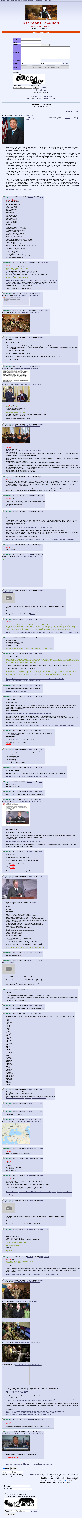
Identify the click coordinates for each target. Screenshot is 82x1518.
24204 (36, 952)
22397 (37, 366)
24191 (36, 697)
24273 (37, 1158)
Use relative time (58, 1480)
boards (10, 0)
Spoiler (17, 72)
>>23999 (8, 1151)
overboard (17, 0)
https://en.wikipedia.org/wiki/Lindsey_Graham (19, 189)
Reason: (7, 1486)
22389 (37, 337)
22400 (37, 424)
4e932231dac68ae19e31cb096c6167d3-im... (28, 1342)
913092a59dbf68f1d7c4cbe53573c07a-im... (28, 1321)
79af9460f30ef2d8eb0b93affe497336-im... (26, 1301)
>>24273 (46, 262)
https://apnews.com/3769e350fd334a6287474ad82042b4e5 (23, 680)
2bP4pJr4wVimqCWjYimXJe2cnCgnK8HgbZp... (28, 1434)
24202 (36, 851)
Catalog (46, 98)
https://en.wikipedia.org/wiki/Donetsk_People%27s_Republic (23, 273)
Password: (8, 1489)
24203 (36, 876)
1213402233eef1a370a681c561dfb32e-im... (28, 556)
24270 (37, 1149)
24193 (36, 730)
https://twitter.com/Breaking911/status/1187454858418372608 (23, 841)
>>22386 (8, 548)
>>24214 (8, 1259)
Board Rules (41, 90)
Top (3, 1464)
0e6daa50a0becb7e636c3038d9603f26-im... (27, 1282)
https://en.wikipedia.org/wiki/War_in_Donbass (19, 276)
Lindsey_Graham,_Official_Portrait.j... (24, 115)
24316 (37, 1229)
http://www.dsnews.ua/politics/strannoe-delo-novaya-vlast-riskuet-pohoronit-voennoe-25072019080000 (35, 1411)
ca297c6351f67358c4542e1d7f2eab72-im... (26, 295)
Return (29, 98)
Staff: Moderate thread (46, 96)
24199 (36, 782)
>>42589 (46, 1229)
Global (9, 1492)
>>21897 (8, 265)
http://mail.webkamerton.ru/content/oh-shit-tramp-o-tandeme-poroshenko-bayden (29, 1414)
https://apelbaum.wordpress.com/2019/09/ (18, 1391)
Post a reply (17, 1464)
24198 (36, 768)
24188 (36, 638)
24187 (36, 619)
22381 (37, 310)
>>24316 (8, 1422)
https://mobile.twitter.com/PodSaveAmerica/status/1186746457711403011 (27, 776)
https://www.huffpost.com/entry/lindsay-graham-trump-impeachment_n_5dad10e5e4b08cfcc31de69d (35, 679)
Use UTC (70, 1480)
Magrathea (37, 98)
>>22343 (8, 447)
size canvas (65, 63)
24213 (36, 1111)
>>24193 (28, 119)
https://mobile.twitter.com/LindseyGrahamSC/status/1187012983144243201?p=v (29, 527)
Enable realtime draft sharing (52, 1478)
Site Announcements (42, 29)
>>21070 (12, 865)
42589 (37, 1419)
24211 (36, 1089)
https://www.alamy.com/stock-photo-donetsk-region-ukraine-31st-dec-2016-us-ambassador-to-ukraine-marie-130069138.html (42, 632)
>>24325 (8, 1423)
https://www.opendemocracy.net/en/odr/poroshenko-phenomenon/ (25, 283)
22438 (37, 495)
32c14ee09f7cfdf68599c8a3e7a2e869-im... (27, 426)
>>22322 (8, 405)
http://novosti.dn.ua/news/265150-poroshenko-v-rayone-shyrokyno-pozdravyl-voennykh (31, 1412)
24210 (36, 1013)
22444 (37, 554)
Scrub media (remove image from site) (21, 1497)
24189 (36, 653)
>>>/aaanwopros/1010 (12, 1457)
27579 (37, 1280)
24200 (36, 791)
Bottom (52, 98)
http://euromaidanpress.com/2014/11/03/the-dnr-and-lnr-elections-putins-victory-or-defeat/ (31, 280)
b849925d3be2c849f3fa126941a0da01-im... (27, 385)
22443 (37, 545)
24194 (36, 749)
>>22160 (8, 744)
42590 (37, 1432)
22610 (37, 590)
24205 (36, 961)
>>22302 (8, 498)
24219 (36, 1119)
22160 (75, 118)
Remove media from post (16, 1494)
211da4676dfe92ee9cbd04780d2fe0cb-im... (27, 801)
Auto (7, 1468)
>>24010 (8, 1178)
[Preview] (67, 118)
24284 (37, 1200)
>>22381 (8, 622)
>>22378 (8, 1161)
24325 (37, 1257)
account (24, 0)
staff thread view (34, 1474)
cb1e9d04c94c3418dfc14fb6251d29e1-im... (28, 312)
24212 (36, 1103)
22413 (37, 477)
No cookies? (42, 87)
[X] (77, 118)
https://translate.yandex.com (14, 506)
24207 (36, 990)
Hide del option (71, 1478)
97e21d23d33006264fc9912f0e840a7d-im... (27, 1121)
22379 (37, 293)
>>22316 (8, 446)
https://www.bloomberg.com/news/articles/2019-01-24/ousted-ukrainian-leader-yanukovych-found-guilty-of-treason (39, 1192)
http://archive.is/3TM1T (19, 1393)
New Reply (45, 45)
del (42, 197)
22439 (37, 511)
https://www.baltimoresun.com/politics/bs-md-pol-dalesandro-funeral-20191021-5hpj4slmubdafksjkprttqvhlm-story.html (40, 539)
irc (46, 0)
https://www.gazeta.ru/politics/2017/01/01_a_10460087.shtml (23, 450)
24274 (37, 1175)
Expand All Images (73, 111)
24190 (36, 685)
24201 (36, 799)
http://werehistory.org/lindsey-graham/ (16, 691)
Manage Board (34, 96)
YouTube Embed (8, 592)
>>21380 (12, 868)
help (30, 0)
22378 (37, 262)
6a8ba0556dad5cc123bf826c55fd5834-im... (26, 368)
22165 (38, 197)
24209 (36, 1005)
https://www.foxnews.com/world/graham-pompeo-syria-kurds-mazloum (26, 1098)
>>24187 (46, 310)
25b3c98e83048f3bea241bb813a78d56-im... (28, 1365)
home (3, 0)
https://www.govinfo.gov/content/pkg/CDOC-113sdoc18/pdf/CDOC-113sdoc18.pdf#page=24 (32, 1275)
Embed (32, 614)
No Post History (64, 1482)
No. (71, 118)
